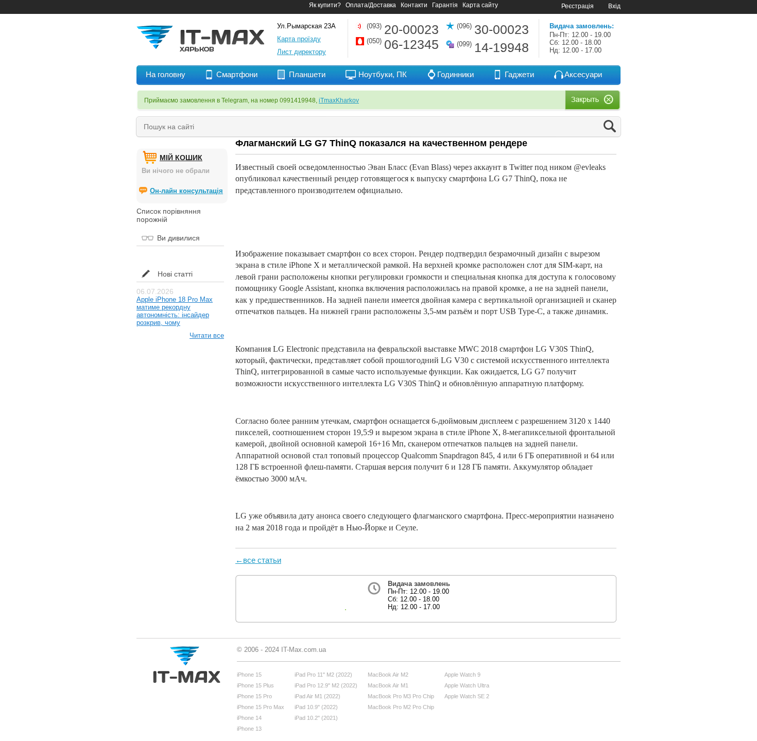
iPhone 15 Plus (255, 685)
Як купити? (325, 5)
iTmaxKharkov (339, 100)
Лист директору (301, 52)
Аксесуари (583, 74)
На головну (165, 74)
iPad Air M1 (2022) (317, 696)
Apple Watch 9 (462, 674)
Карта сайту (480, 5)
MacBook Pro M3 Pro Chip (401, 696)
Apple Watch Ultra (466, 685)
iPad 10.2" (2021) (316, 718)
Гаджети (519, 74)
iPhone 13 (249, 729)
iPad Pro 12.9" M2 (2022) (326, 685)
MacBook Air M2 (388, 674)
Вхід (614, 6)
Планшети (307, 74)
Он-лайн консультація (186, 191)
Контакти (414, 5)
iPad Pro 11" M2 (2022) (323, 674)
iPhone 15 (249, 674)
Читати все (207, 335)
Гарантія (445, 5)
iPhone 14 (249, 718)
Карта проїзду (299, 39)
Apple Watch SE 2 (466, 696)
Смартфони (236, 74)
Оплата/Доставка (371, 5)
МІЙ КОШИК (181, 157)
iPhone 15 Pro (254, 696)
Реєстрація (577, 6)
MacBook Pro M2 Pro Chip (401, 707)
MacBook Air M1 (388, 685)
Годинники (455, 74)
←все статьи (258, 560)
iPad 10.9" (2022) (316, 707)
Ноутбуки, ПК (382, 74)
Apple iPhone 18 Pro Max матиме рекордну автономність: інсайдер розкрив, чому (174, 311)
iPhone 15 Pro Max (260, 707)
